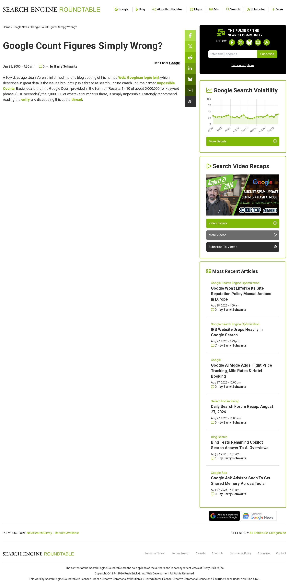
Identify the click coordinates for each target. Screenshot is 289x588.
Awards (200, 553)
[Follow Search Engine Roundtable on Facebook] (232, 42)
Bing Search (219, 437)
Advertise (264, 553)
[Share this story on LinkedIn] (190, 68)
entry (25, 99)
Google (174, 63)
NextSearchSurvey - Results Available (53, 533)
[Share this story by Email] (190, 90)
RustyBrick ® (132, 573)
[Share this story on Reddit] (190, 57)
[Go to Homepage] (51, 9)
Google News (21, 27)
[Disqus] (91, 165)
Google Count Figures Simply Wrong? (54, 27)
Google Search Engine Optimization (235, 283)
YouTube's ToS (250, 579)
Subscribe (267, 54)
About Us (217, 553)
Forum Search (180, 553)
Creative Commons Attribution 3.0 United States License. (137, 579)
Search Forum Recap (225, 401)
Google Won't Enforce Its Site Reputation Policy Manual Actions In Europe (241, 294)
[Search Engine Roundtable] (38, 555)
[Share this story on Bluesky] (190, 79)
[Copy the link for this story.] (190, 101)
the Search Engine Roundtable (103, 568)
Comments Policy (240, 553)
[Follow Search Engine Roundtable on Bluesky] (249, 42)
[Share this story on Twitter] (190, 46)
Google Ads (219, 473)
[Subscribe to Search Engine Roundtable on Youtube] (258, 42)
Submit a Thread (154, 553)
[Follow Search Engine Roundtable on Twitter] (240, 42)
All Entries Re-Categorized (267, 533)
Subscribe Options (243, 65)
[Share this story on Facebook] (190, 35)
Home (6, 27)
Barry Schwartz (65, 66)
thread (76, 99)
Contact (281, 553)
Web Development (157, 573)
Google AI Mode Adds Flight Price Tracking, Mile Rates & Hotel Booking (241, 371)
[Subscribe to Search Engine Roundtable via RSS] (266, 42)
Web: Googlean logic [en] (138, 77)
